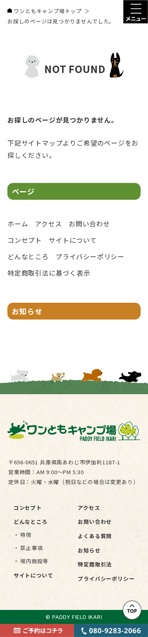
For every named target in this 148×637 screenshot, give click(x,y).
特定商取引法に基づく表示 (48, 273)
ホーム (17, 223)
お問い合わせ (89, 223)
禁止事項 (31, 548)
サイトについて (73, 240)
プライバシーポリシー (90, 256)
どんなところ (28, 256)
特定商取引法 (95, 564)
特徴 (26, 535)
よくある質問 (95, 536)
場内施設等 (34, 561)
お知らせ (27, 311)
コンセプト (24, 240)
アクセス (48, 223)
